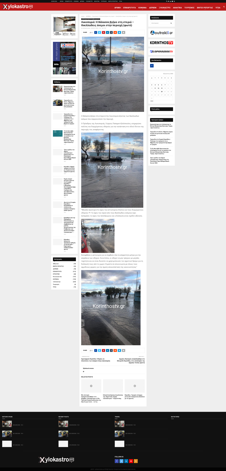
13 (161, 88)
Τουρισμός (56, 284)
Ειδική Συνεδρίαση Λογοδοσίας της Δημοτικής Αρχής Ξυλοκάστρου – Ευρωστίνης (113, 396)
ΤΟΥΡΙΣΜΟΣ (104, 1)
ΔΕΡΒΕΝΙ (82, 1)
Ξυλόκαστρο (56, 281)
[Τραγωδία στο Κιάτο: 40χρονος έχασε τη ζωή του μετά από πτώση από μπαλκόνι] (58, 102)
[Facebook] (117, 461)
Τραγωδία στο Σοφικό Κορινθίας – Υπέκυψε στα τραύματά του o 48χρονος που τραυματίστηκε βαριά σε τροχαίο (70, 118)
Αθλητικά (56, 263)
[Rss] (136, 461)
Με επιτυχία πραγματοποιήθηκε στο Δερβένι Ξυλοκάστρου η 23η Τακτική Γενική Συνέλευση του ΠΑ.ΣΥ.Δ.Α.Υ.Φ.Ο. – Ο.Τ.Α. (91, 398)
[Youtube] (131, 461)
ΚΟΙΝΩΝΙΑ (76, 1)
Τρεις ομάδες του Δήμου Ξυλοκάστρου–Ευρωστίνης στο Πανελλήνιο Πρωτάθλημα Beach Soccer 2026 (70, 154)
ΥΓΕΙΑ (120, 1)
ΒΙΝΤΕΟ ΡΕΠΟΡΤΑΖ (113, 1)
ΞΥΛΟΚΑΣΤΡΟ (89, 1)
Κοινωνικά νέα (97, 19)
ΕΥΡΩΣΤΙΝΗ (56, 274)
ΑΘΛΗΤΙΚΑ (96, 1)
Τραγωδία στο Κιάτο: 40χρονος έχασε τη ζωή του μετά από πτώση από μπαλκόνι (69, 103)
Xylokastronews (86, 28)
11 (155, 88)
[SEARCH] (171, 23)
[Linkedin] (126, 461)
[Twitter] (121, 461)
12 (158, 88)
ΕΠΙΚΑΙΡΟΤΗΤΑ (68, 1)
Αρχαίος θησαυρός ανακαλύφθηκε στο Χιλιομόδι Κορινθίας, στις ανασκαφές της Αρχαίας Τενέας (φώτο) (131, 361)
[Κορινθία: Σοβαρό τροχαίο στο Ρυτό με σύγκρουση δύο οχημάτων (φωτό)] (58, 169)
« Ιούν (151, 101)
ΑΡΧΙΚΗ (61, 1)
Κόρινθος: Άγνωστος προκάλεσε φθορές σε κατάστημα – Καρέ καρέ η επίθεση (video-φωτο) (70, 244)
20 (161, 91)
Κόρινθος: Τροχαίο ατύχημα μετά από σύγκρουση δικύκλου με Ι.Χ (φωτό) (135, 396)
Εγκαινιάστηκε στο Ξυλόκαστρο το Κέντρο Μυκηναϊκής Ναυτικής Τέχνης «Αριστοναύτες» (70, 90)
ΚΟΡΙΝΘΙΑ (56, 279)
